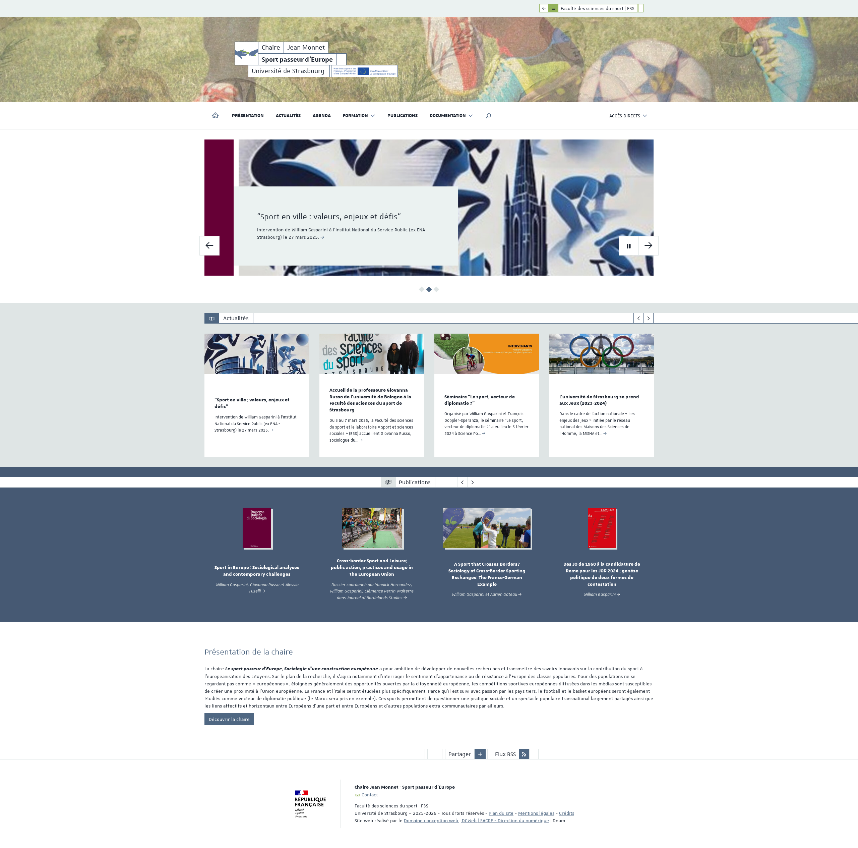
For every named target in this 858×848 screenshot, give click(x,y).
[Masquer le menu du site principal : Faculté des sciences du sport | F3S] (646, 8)
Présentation (248, 116)
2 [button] (429, 289)
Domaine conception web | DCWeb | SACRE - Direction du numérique (476, 820)
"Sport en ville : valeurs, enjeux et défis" (300, 217)
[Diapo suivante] (648, 246)
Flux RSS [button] (505, 754)
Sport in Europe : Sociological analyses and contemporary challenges (256, 571)
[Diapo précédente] (209, 246)
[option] (429, 207)
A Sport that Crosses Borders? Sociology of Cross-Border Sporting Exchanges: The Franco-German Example (487, 574)
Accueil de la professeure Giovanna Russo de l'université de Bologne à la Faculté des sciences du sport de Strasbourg (370, 400)
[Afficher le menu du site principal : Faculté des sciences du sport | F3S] (544, 8)
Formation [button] (355, 116)
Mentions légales (536, 813)
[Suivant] (648, 318)
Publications (402, 116)
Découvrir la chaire (229, 719)
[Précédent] (638, 318)
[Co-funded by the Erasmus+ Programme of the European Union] (364, 71)
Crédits (566, 813)
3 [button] (436, 289)
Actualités (288, 116)
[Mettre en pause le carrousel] (629, 246)
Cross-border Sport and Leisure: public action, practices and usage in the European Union (372, 567)
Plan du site (501, 813)
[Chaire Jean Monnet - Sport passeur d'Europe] (246, 53)
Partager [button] (459, 754)
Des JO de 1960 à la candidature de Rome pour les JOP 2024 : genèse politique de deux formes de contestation (601, 574)
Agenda (322, 116)
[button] (488, 115)
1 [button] (422, 289)
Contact (370, 795)
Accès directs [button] (624, 116)
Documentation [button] (448, 116)
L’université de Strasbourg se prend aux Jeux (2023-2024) (599, 400)
